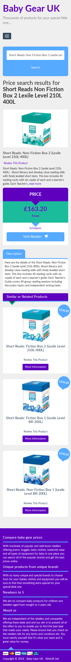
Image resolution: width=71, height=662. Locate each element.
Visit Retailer (34, 236)
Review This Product (16, 163)
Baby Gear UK (31, 8)
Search (35, 67)
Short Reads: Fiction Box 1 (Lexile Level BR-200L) (35, 420)
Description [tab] (14, 253)
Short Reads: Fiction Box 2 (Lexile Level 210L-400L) (35, 348)
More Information (35, 367)
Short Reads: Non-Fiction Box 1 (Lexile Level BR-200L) (36, 491)
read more (35, 184)
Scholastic (35, 228)
